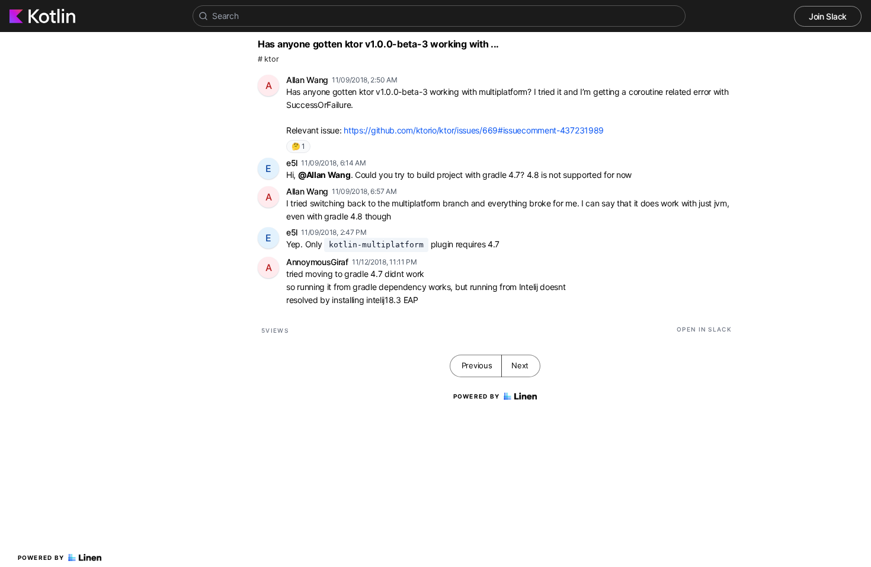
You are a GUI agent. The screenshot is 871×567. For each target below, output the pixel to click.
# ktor (268, 59)
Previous (477, 365)
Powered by (41, 557)
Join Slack (828, 16)
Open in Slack (704, 329)
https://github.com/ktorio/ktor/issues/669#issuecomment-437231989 (474, 130)
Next (520, 365)
